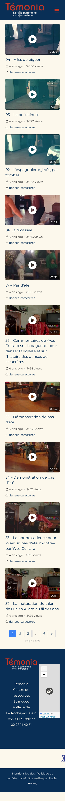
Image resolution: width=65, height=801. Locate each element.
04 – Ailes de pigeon (23, 59)
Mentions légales (23, 773)
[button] (49, 691)
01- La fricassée (18, 230)
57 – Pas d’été (17, 285)
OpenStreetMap (48, 716)
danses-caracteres (22, 72)
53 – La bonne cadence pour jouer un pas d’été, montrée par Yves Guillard (30, 543)
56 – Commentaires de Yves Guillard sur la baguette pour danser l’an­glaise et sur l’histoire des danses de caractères (31, 351)
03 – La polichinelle (22, 115)
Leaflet (45, 713)
